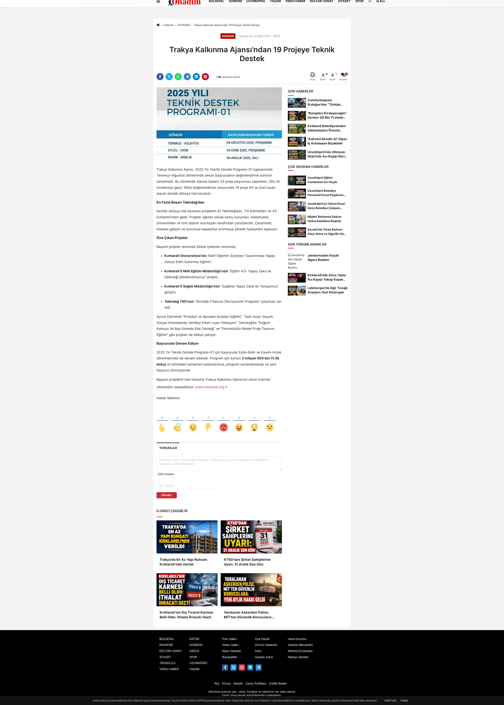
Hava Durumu (297, 639)
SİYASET (165, 657)
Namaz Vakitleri (298, 657)
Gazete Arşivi (264, 657)
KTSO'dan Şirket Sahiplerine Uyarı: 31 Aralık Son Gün (247, 562)
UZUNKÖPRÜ (198, 663)
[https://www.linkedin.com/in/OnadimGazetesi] (250, 667)
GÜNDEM (195, 645)
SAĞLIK (194, 651)
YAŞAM (194, 669)
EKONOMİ (184, 25)
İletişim (238, 683)
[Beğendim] (162, 421)
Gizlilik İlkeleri (278, 683)
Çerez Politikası (256, 683)
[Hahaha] (239, 421)
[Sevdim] (193, 421)
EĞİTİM (194, 639)
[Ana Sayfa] (158, 25)
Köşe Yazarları (231, 651)
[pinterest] (205, 76)
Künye (226, 683)
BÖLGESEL (166, 639)
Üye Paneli (262, 639)
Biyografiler (229, 657)
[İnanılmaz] (254, 421)
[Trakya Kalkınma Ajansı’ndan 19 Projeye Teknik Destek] (219, 124)
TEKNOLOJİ (167, 663)
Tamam (404, 700)
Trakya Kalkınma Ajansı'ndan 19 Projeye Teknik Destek (227, 25)
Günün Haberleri (266, 645)
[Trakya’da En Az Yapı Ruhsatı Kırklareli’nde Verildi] (187, 536)
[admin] (258, 667)
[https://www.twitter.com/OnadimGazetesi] (233, 667)
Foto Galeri (229, 639)
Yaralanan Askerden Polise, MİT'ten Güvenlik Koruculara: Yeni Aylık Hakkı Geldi (248, 615)
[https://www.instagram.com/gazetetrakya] (242, 667)
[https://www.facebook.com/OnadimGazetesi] (225, 667)
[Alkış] (177, 421)
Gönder (166, 495)
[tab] (168, 448)
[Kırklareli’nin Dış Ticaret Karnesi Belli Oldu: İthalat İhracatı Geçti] (187, 589)
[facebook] (160, 76)
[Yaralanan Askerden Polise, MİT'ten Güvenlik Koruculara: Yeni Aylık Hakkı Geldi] (251, 589)
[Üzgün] (269, 421)
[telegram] (187, 76)
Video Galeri (230, 645)
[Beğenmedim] (208, 421)
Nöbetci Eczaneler (300, 651)
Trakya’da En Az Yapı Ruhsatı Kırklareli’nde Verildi (183, 562)
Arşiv (258, 651)
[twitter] (169, 76)
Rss (217, 683)
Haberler (168, 25)
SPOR (193, 657)
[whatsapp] (178, 76)
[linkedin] (196, 76)
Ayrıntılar (390, 700)
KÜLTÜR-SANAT (170, 651)
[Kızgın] (223, 421)
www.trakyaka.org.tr (211, 387)
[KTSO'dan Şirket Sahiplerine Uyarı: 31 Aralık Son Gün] (251, 536)
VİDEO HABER (169, 669)
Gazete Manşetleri (300, 645)
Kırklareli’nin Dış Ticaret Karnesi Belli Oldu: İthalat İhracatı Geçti (186, 614)
